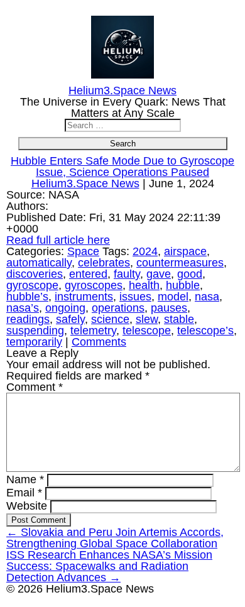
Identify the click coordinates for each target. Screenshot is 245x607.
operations (118, 308)
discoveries (34, 274)
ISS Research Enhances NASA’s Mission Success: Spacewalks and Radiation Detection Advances (109, 566)
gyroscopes (93, 285)
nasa (207, 296)
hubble (183, 285)
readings (28, 319)
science (110, 319)
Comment (34, 387)
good (189, 274)
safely (70, 319)
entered (88, 274)
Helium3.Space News (85, 183)
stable (179, 319)
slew (147, 319)
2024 (145, 251)
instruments (84, 296)
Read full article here (58, 240)
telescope (146, 330)
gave (158, 274)
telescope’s (205, 330)
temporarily (34, 342)
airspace (185, 251)
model (173, 296)
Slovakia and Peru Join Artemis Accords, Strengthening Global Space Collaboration (115, 538)
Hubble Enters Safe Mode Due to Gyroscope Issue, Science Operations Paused (122, 166)
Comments (99, 342)
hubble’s (27, 296)
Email (24, 492)
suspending (35, 330)
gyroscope (32, 285)
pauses (169, 308)
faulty (127, 274)
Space (83, 251)
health (144, 285)
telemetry (93, 330)
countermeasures (180, 262)
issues (135, 296)
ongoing (65, 308)
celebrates (104, 262)
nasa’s (22, 308)
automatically (39, 262)
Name (25, 479)
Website (26, 506)
